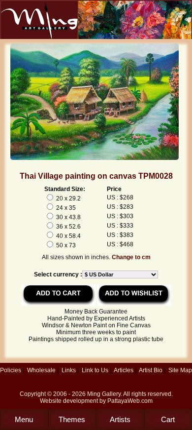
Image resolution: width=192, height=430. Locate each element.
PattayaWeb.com (130, 400)
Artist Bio (150, 370)
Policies (10, 370)
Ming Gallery (104, 394)
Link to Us (95, 370)
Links (69, 370)
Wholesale (41, 370)
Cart (168, 419)
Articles (123, 370)
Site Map (180, 370)
